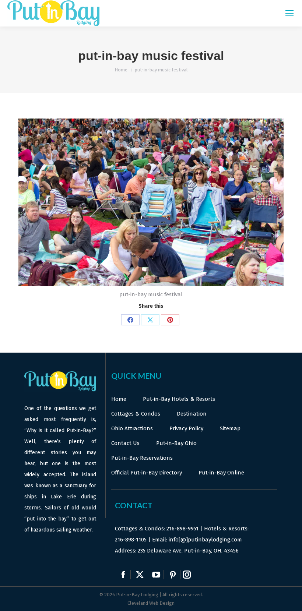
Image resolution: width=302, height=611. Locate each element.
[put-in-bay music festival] (151, 202)
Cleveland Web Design (151, 603)
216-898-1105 (131, 539)
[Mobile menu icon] (289, 13)
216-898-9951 (182, 528)
